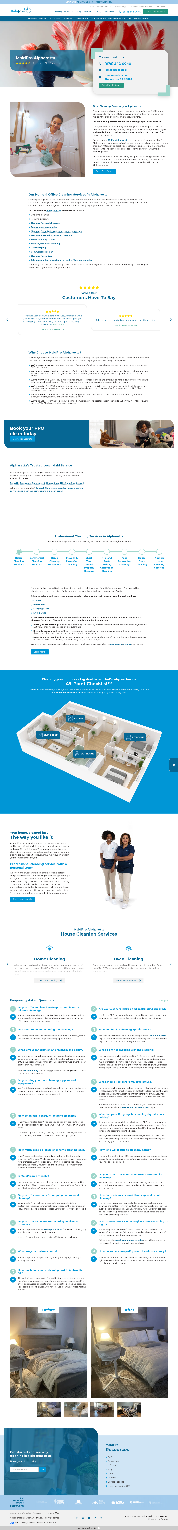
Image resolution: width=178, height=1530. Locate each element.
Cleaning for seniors (41, 256)
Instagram (101, 1518)
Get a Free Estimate (155, 12)
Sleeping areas (41, 609)
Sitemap (55, 1518)
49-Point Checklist (117, 140)
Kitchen (37, 600)
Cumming (69, 483)
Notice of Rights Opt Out (22, 1518)
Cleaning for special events (45, 223)
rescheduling (31, 1070)
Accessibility (38, 1513)
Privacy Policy (43, 1518)
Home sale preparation (43, 239)
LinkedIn (95, 1518)
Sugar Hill (59, 483)
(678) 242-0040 (132, 11)
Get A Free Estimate (22, 439)
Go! (42, 1469)
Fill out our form (157, 1036)
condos (127, 644)
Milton (49, 483)
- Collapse (163, 1000)
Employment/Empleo (20, 1513)
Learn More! (40, 652)
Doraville (14, 483)
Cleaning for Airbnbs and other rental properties (56, 231)
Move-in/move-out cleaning (45, 243)
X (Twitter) (83, 1518)
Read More (58, 324)
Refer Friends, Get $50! (100, 7)
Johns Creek (38, 483)
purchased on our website (129, 1240)
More (47, 980)
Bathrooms (39, 605)
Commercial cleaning (42, 252)
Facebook (77, 1518)
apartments (116, 644)
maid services (53, 210)
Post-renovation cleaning (44, 227)
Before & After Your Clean (135, 1107)
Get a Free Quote (104, 171)
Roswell (80, 483)
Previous (7, 320)
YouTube (89, 1518)
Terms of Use (52, 1513)
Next (171, 320)
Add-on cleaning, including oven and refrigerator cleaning (61, 260)
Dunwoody (25, 483)
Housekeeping (38, 248)
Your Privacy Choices (25, 1523)
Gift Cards (71, 2)
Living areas (39, 613)
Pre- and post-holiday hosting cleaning (51, 235)
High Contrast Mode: (87, 1528)
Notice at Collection (46, 1523)
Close (146, 745)
